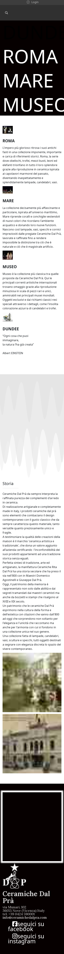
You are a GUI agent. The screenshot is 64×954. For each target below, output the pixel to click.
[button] (32, 2)
